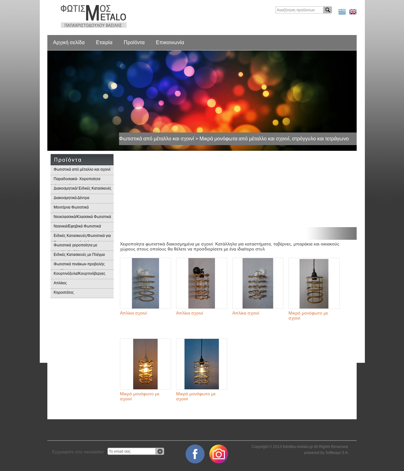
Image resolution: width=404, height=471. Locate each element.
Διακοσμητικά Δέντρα (71, 198)
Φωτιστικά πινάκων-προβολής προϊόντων (79, 266)
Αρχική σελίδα (69, 42)
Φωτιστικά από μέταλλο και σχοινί (82, 169)
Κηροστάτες (64, 292)
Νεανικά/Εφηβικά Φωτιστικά (77, 226)
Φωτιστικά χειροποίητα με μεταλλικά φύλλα (75, 247)
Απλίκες (60, 283)
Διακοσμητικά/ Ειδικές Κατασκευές (82, 188)
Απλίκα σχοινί (133, 312)
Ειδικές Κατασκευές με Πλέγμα (79, 254)
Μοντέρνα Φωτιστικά (71, 207)
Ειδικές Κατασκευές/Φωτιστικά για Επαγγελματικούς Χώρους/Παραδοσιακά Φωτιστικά (82, 237)
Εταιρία (104, 42)
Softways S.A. (337, 452)
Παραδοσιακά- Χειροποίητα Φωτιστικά (77, 181)
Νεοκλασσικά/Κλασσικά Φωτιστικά (82, 217)
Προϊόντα (134, 42)
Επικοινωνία (170, 42)
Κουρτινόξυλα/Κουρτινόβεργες (79, 273)
